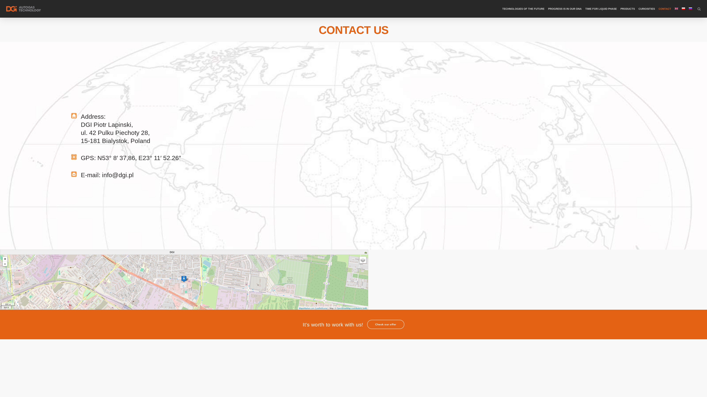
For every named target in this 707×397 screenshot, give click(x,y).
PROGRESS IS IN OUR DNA (565, 9)
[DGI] (184, 279)
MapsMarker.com (306, 308)
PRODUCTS (627, 9)
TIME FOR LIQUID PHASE (601, 9)
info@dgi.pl (118, 174)
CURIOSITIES (647, 9)
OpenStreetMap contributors (349, 308)
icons (324, 308)
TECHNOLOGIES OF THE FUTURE (523, 9)
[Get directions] (366, 252)
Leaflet (319, 308)
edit (364, 308)
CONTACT (665, 9)
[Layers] (363, 260)
